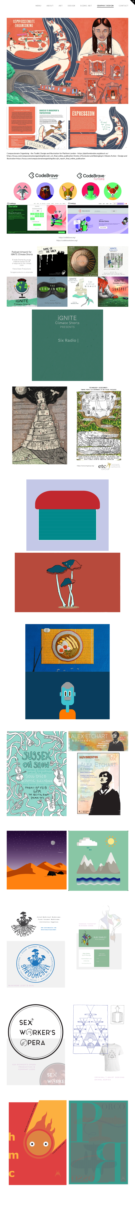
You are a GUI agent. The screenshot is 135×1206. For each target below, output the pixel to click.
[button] (132, 2)
